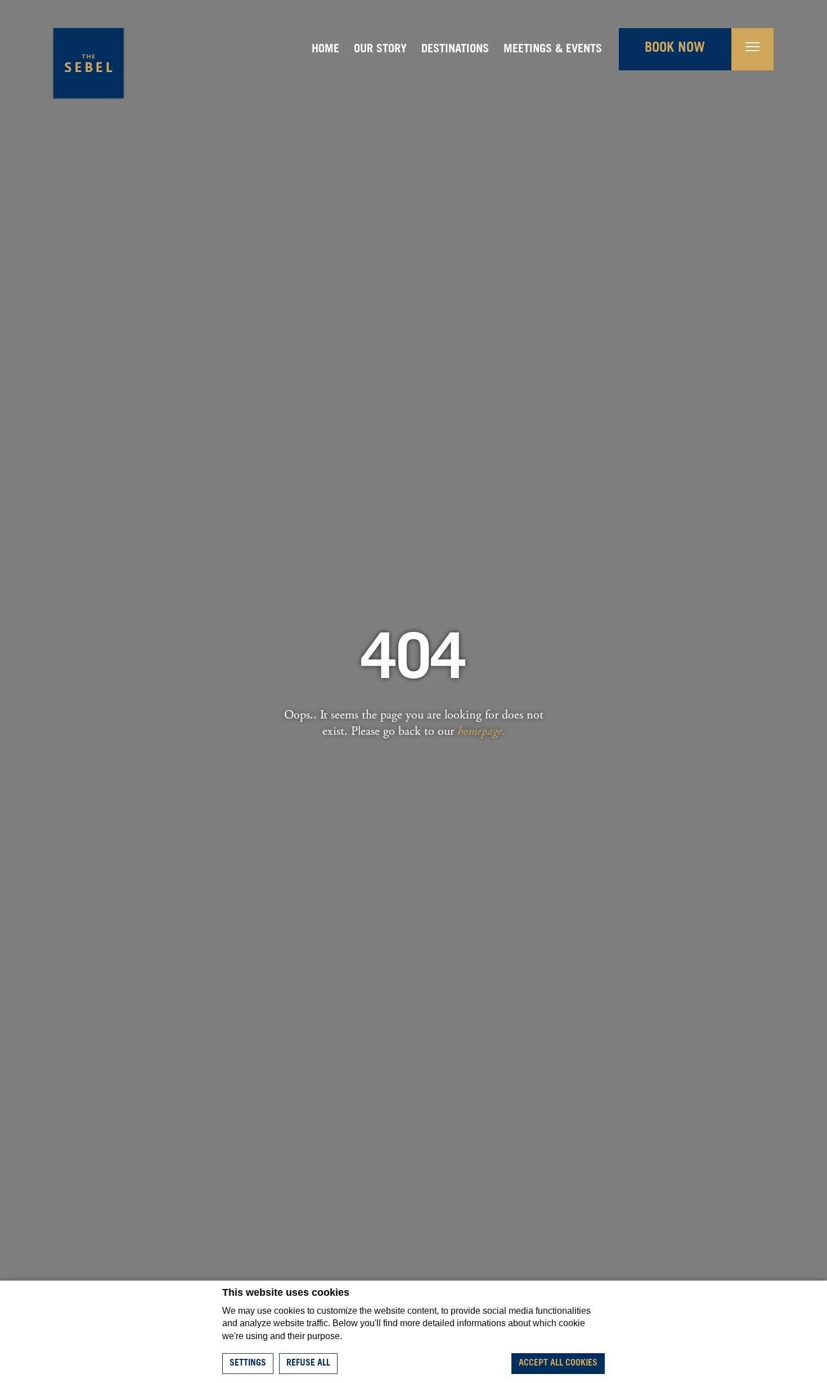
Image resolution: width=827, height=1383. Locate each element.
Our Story (380, 50)
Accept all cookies (558, 1363)
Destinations (455, 50)
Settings (248, 1363)
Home (325, 50)
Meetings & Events (553, 50)
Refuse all (308, 1363)
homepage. (481, 731)
